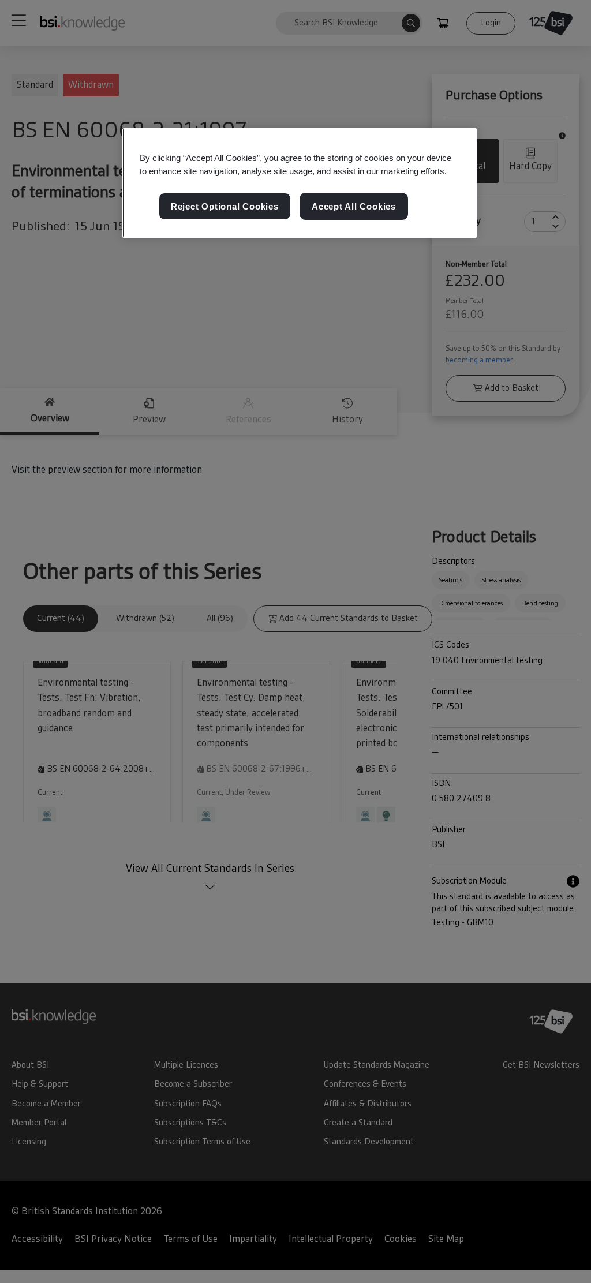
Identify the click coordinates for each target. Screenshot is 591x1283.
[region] (299, 183)
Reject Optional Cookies (225, 206)
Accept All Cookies (354, 206)
